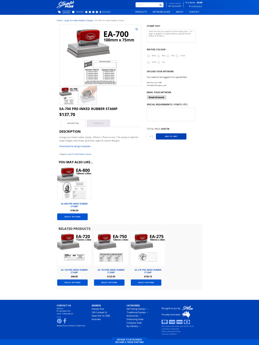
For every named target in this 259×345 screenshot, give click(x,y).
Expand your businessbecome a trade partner (129, 341)
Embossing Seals (135, 319)
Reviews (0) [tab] (98, 123)
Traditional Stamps (136, 312)
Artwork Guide (161, 11)
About (179, 11)
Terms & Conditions (169, 334)
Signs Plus (81, 326)
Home (59, 20)
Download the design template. (75, 146)
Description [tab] (73, 123)
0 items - (195, 2)
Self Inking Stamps (136, 308)
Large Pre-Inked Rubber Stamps (78, 20)
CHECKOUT (196, 6)
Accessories (132, 315)
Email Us (60, 308)
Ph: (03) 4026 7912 (64, 311)
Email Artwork (156, 97)
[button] (136, 29)
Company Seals (134, 322)
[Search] (160, 4)
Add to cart (171, 136)
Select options (72, 217)
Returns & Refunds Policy (171, 331)
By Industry (132, 326)
